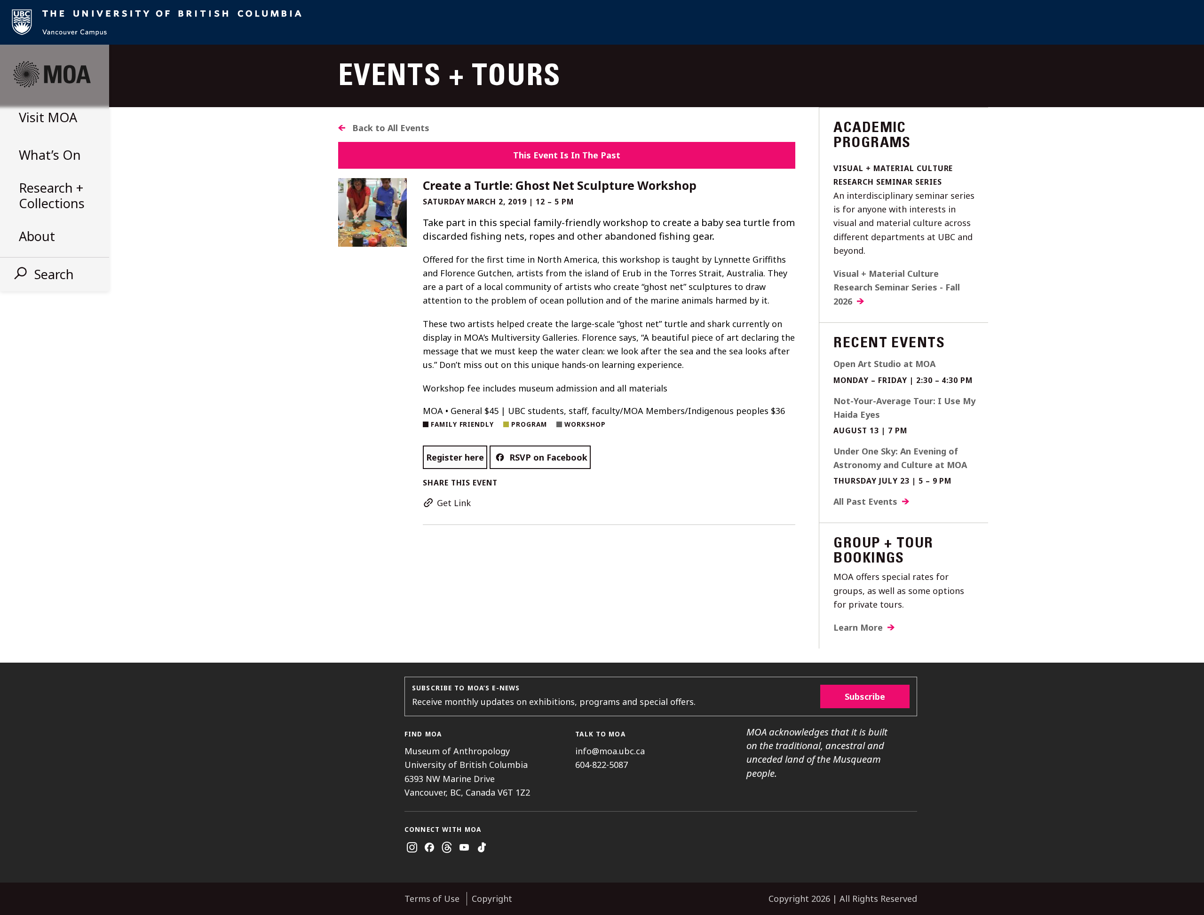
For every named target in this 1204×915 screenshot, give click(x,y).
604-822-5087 (601, 764)
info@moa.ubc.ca (610, 751)
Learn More (858, 627)
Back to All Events (390, 127)
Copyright (492, 898)
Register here (455, 457)
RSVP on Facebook (548, 457)
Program (529, 424)
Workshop (585, 424)
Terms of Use (431, 898)
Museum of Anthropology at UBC (51, 74)
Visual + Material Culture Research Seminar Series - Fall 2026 (896, 287)
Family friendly (462, 424)
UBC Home (602, 22)
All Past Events (865, 501)
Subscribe (865, 696)
